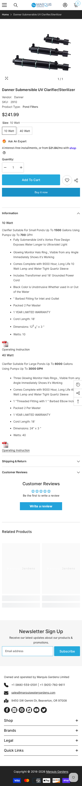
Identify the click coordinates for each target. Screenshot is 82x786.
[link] (21, 598)
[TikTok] (29, 710)
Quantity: (8, 159)
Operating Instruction (16, 349)
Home (5, 14)
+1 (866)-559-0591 (24, 684)
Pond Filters (30, 106)
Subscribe (67, 651)
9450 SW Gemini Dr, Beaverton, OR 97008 (39, 700)
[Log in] (65, 5)
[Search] (15, 5)
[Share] (76, 180)
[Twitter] (44, 710)
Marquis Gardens (57, 771)
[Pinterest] (22, 710)
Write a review (41, 506)
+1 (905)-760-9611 (52, 684)
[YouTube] (36, 710)
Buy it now (41, 192)
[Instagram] (14, 710)
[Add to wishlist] (67, 180)
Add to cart (30, 180)
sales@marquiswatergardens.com (33, 692)
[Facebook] (7, 710)
